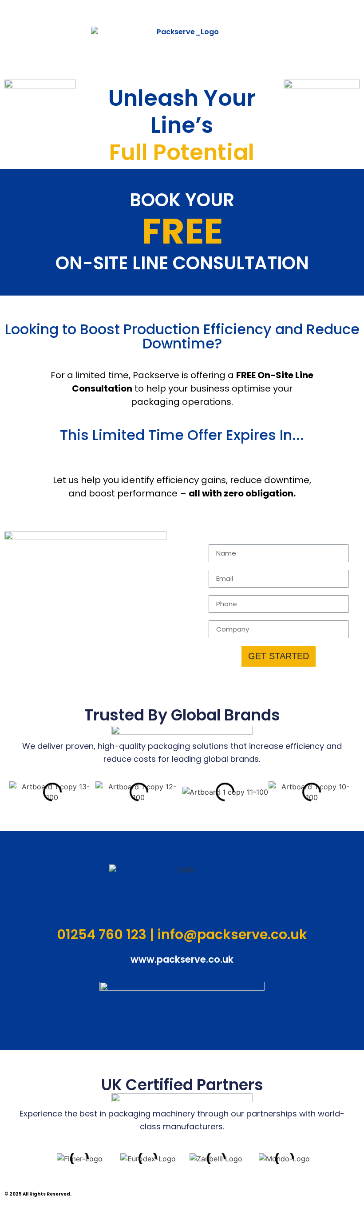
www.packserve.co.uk (182, 959)
